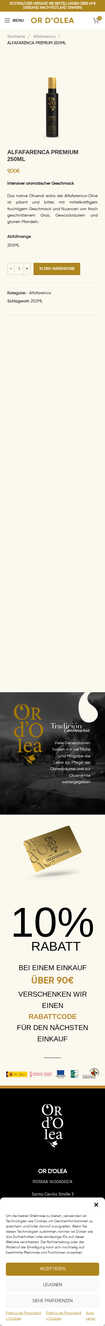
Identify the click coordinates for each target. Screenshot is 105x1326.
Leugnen (52, 1285)
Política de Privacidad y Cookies (23, 1315)
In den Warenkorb (56, 269)
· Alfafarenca (44, 37)
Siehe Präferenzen (52, 1301)
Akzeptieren (53, 1269)
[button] (96, 1205)
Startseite (16, 37)
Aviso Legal (90, 1315)
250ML (37, 301)
